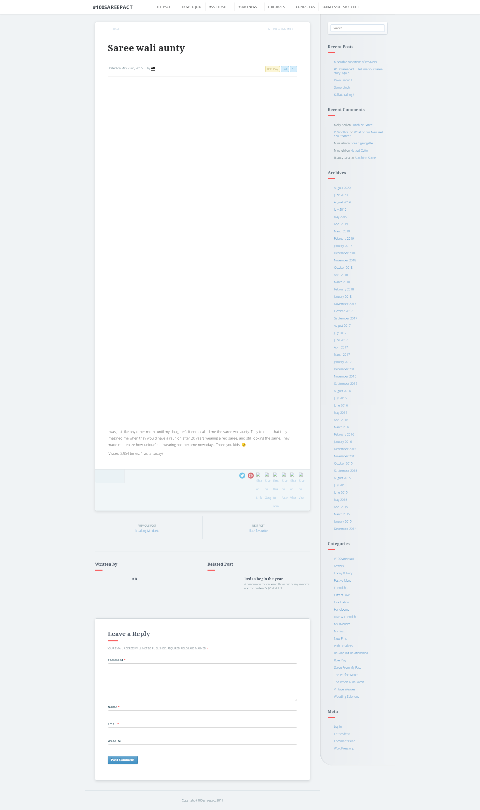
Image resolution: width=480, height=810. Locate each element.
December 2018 (345, 253)
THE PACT (163, 7)
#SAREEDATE (218, 7)
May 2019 (340, 217)
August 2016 (342, 391)
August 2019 (342, 202)
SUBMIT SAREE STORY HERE (341, 7)
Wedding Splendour (347, 696)
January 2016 (343, 442)
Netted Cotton (360, 150)
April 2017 (341, 347)
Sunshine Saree (362, 125)
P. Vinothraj (341, 132)
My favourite (342, 624)
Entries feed (342, 734)
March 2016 (342, 427)
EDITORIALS (276, 7)
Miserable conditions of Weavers (355, 62)
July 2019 (340, 209)
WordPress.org (344, 748)
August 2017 (342, 325)
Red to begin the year (263, 579)
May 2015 (340, 500)
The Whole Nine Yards (349, 682)
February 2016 (344, 434)
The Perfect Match (346, 675)
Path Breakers (343, 646)
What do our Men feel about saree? (358, 134)
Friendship (341, 588)
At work (339, 566)
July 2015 (340, 485)
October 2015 (343, 463)
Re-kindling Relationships (351, 653)
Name (114, 707)
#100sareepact (344, 559)
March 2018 (342, 282)
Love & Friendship (346, 617)
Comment (117, 660)
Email (113, 724)
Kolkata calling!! (344, 95)
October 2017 (343, 311)
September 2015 (345, 471)
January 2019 (343, 246)
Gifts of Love (342, 595)
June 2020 (341, 195)
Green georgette (361, 143)
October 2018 (343, 267)
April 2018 (341, 275)
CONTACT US (305, 7)
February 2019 (344, 238)
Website (114, 741)
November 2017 (345, 304)
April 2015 (341, 507)
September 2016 (345, 383)
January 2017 (343, 362)
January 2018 (343, 296)
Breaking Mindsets (147, 531)
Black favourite (258, 531)
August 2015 (342, 478)
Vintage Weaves (344, 689)
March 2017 (342, 354)
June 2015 (341, 492)
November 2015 (345, 456)
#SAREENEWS (247, 7)
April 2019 (341, 224)
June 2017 (341, 340)
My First (339, 631)
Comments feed (345, 741)
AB (153, 68)
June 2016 (341, 405)
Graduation (341, 602)
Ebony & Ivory (343, 573)
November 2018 (345, 260)
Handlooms (341, 609)
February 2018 (344, 289)
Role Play (340, 660)
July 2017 (340, 333)
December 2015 (345, 449)
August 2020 (342, 188)
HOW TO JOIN (192, 7)
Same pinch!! (342, 87)
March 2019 (342, 231)
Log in (338, 726)
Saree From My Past (347, 667)
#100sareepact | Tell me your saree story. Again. (358, 71)
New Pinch (341, 638)
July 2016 (340, 398)
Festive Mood (343, 580)
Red (285, 69)
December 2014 (345, 529)
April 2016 (341, 420)
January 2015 (343, 521)
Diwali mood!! (343, 80)
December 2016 (345, 369)
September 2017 (345, 318)
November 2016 (345, 376)
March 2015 (342, 514)
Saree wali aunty (146, 48)
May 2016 (340, 413)
